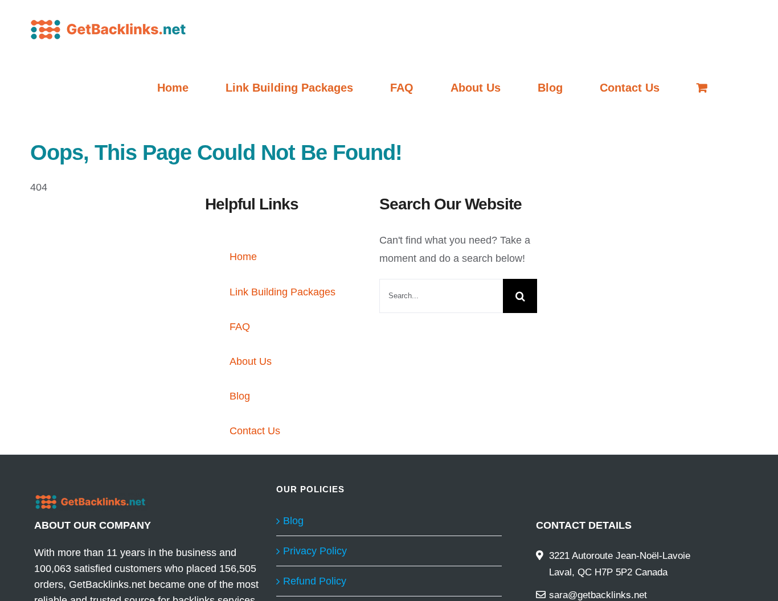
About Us (251, 361)
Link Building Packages (282, 292)
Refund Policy (314, 581)
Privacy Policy (315, 551)
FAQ (240, 326)
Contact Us (255, 431)
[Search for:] (441, 295)
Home (243, 256)
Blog (240, 396)
